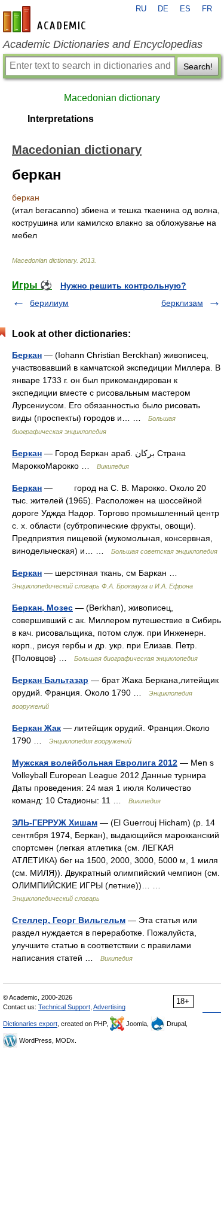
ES (185, 9)
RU (141, 9)
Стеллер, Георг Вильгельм (68, 920)
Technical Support (64, 1006)
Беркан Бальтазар (50, 680)
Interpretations (60, 119)
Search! (198, 66)
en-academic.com (46, 19)
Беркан (27, 355)
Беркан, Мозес (42, 607)
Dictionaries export (30, 1023)
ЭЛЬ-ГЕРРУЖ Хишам (54, 822)
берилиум (49, 303)
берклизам (182, 303)
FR (207, 9)
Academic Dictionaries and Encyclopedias (102, 44)
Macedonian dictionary (112, 98)
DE (163, 9)
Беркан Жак (36, 728)
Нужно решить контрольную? (123, 285)
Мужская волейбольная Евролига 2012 (94, 762)
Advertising (109, 1006)
